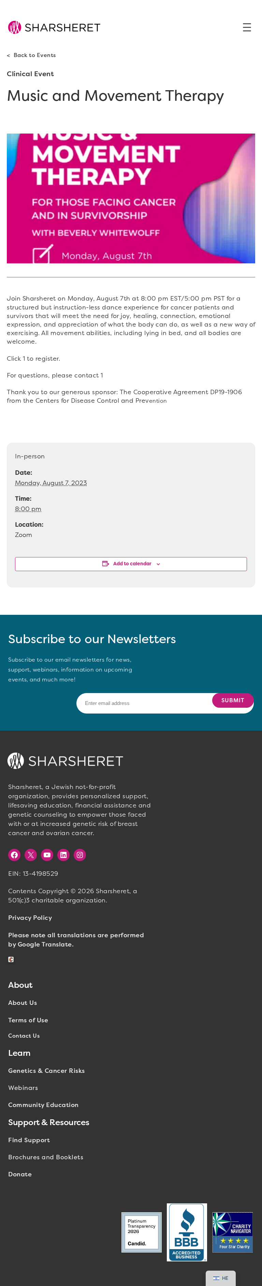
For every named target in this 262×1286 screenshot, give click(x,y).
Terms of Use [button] (28, 1020)
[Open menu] (247, 27)
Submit (233, 700)
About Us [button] (22, 1003)
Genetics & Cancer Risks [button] (46, 1071)
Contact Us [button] (24, 1036)
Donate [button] (20, 1174)
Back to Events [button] (35, 55)
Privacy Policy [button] (30, 918)
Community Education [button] (43, 1105)
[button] (54, 27)
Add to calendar (132, 564)
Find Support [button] (29, 1140)
